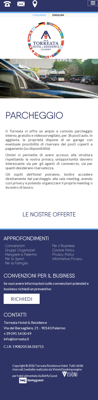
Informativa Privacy (67, 258)
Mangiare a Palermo (21, 254)
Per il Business (63, 245)
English (58, 15)
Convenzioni (15, 245)
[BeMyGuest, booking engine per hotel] (31, 382)
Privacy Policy (63, 254)
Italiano (39, 15)
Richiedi (21, 299)
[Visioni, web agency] (69, 376)
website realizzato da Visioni (43, 369)
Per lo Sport (14, 258)
